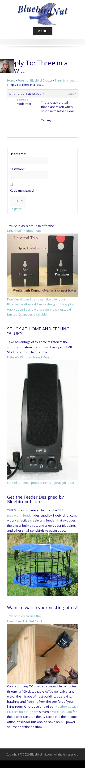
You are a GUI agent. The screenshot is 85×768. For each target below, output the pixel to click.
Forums (23, 80)
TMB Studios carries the (24, 616)
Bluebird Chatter (41, 80)
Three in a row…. (66, 80)
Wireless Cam (62, 712)
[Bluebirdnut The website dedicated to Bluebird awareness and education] (42, 13)
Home (11, 80)
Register (15, 209)
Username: (18, 154)
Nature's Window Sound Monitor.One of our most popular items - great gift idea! (40, 420)
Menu (43, 31)
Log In (18, 201)
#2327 (72, 93)
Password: (17, 169)
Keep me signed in (23, 190)
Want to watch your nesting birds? (42, 607)
